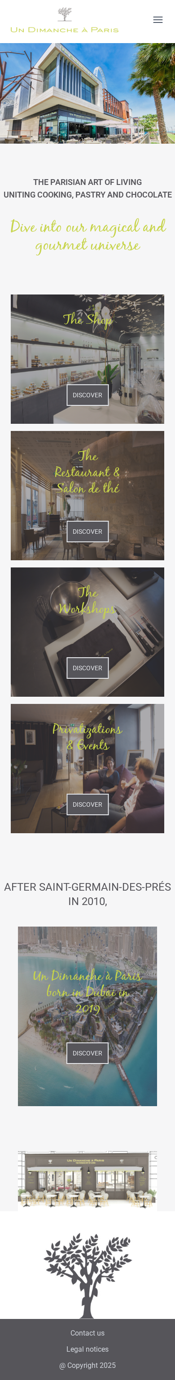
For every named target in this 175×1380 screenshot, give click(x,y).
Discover (87, 395)
